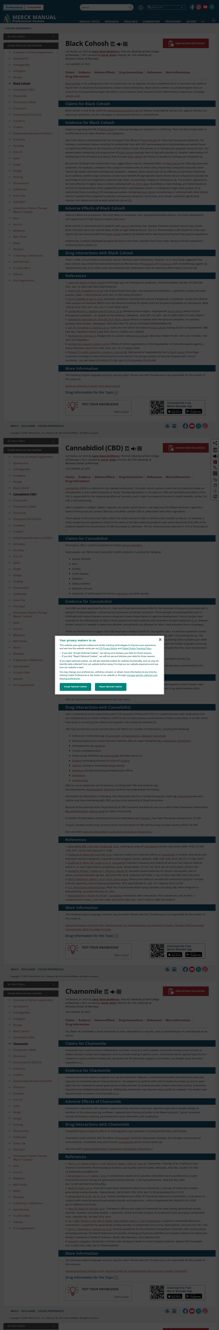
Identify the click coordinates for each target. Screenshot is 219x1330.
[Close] (160, 639)
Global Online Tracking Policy (136, 649)
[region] (109, 664)
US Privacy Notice (108, 649)
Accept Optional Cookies (75, 687)
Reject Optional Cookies (110, 687)
